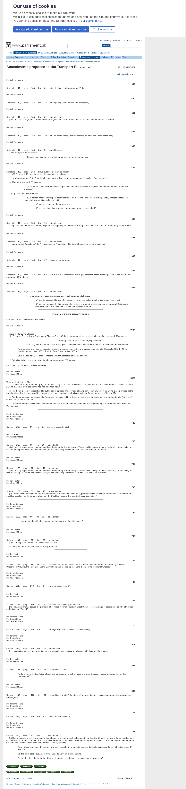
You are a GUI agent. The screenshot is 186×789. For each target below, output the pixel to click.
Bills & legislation (58, 57)
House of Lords (32, 57)
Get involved (83, 53)
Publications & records (89, 57)
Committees (73, 57)
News (118, 57)
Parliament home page (23, 62)
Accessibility (104, 41)
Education (104, 53)
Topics (125, 57)
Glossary (18, 784)
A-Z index (9, 784)
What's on (45, 57)
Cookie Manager (108, 784)
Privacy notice (86, 784)
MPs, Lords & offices (47, 53)
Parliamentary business (25, 53)
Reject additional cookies (71, 29)
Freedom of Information (41, 784)
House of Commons (15, 57)
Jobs (54, 784)
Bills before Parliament (74, 62)
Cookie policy (96, 784)
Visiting (94, 53)
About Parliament (67, 53)
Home (9, 53)
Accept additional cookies (32, 29)
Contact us (138, 41)
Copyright (76, 784)
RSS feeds (127, 41)
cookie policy (94, 20)
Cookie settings (103, 29)
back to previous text (125, 74)
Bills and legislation (58, 62)
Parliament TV (107, 57)
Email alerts (116, 41)
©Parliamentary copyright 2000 (19, 778)
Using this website (64, 784)
